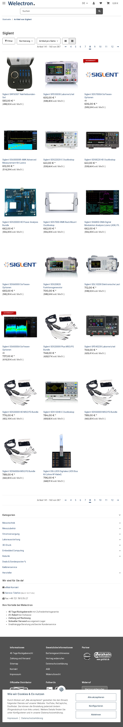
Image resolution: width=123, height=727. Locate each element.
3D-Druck (6, 545)
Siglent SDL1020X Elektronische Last (102, 284)
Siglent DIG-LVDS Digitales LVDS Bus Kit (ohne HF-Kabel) (60, 473)
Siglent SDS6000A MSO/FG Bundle (18, 471)
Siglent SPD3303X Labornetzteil (58, 94)
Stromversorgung (11, 534)
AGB (48, 669)
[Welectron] (21, 3)
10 (100, 46)
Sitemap (14, 664)
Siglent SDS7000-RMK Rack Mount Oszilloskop (59, 223)
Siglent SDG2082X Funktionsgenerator (52, 286)
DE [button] (83, 3)
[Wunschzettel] (100, 3)
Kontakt (14, 669)
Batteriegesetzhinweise (57, 653)
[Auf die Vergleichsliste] (25, 62)
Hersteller (7, 573)
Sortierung (24, 41)
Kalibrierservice (9, 567)
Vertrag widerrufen (55, 658)
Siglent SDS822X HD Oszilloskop (99, 159)
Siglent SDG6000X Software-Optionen (16, 286)
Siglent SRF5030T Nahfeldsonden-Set (19, 96)
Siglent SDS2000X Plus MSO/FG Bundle (58, 348)
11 (106, 46)
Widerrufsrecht (53, 674)
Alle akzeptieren (96, 697)
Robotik (6, 556)
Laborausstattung (11, 539)
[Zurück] (65, 46)
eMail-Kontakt (12, 587)
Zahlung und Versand (20, 658)
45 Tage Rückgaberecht (21, 653)
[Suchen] (99, 11)
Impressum (15, 674)
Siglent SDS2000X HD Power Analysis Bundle (20, 223)
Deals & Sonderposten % (14, 561)
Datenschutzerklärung (57, 664)
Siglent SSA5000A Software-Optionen (16, 348)
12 (112, 46)
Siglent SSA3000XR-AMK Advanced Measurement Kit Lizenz (19, 161)
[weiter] (118, 46)
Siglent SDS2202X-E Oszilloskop (58, 159)
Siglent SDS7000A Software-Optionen (98, 96)
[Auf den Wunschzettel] (33, 62)
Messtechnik (8, 523)
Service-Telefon (13, 593)
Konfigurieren (96, 706)
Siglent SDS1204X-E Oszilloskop (58, 412)
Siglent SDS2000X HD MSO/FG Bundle (20, 412)
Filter (10, 41)
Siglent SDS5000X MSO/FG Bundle (100, 412)
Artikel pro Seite (47, 41)
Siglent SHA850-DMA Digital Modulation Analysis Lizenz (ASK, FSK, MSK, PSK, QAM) (102, 224)
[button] (93, 3)
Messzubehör (9, 528)
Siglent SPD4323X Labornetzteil (99, 346)
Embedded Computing (13, 550)
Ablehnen (96, 714)
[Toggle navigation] (3, 2)
